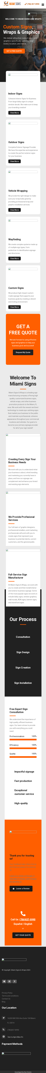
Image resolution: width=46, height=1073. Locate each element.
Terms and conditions (10, 996)
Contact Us (6, 999)
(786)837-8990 (27, 919)
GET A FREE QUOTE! (14, 51)
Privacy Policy (7, 993)
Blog (3, 1002)
